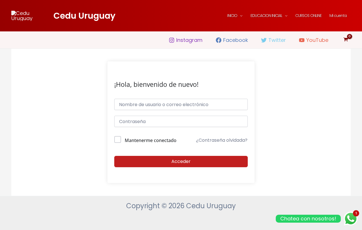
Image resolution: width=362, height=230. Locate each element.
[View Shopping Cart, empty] (346, 40)
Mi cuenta (338, 15)
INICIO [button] (232, 15)
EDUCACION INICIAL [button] (266, 15)
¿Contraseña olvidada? (221, 140)
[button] (239, 15)
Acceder (181, 161)
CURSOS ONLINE (308, 15)
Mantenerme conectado (150, 140)
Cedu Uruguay (84, 16)
